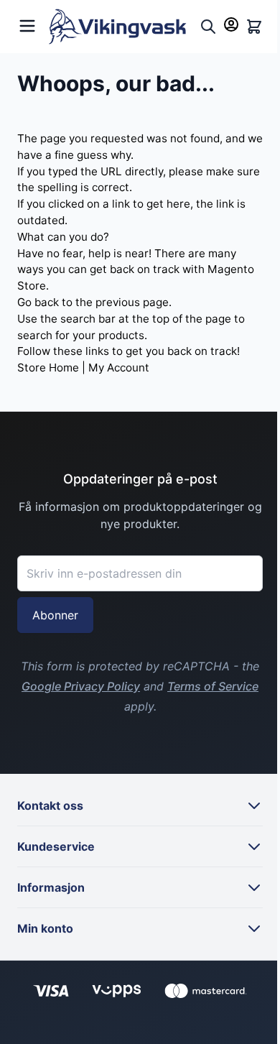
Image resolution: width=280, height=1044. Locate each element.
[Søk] (208, 26)
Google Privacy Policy (81, 686)
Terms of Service (212, 686)
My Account (118, 367)
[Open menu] (27, 24)
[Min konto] (231, 24)
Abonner (55, 615)
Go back (38, 302)
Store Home (48, 367)
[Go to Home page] (121, 27)
